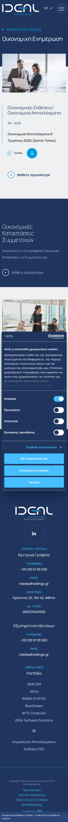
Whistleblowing (32, 805)
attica (34, 691)
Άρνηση (34, 482)
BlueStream (34, 706)
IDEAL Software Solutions (34, 720)
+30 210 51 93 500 (34, 569)
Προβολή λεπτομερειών (41, 447)
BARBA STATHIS (34, 698)
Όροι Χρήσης (32, 790)
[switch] (58, 410)
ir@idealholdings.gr (34, 583)
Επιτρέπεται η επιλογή (34, 470)
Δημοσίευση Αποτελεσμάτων (34, 742)
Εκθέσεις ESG (34, 749)
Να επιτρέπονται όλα (34, 458)
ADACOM (34, 684)
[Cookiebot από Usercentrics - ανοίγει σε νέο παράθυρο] (48, 336)
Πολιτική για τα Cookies (32, 800)
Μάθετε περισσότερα (33, 175)
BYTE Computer (34, 713)
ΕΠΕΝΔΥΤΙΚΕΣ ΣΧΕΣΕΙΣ (24, 30)
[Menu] (61, 8)
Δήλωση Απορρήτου (31, 795)
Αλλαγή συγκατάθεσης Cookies (17, 815)
